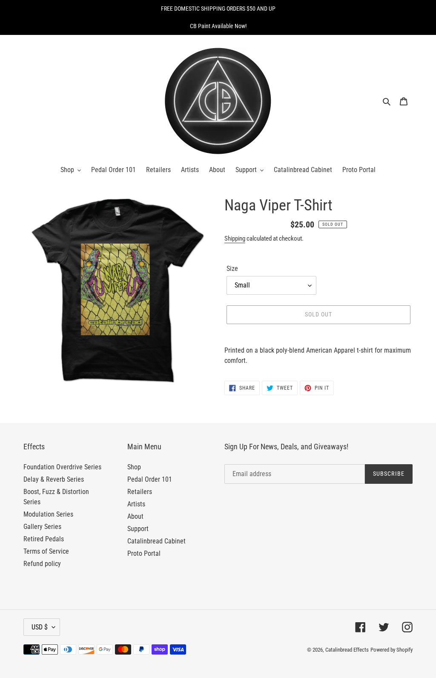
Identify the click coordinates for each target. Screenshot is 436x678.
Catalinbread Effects (347, 649)
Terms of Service (46, 551)
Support (138, 529)
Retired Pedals (43, 539)
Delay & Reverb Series (53, 479)
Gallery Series (42, 527)
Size (232, 268)
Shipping (234, 238)
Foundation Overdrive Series (62, 467)
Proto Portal (144, 553)
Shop (134, 467)
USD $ (40, 627)
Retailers (139, 492)
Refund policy (42, 564)
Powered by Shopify (391, 649)
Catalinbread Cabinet (156, 541)
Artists (136, 504)
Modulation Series (48, 514)
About (135, 516)
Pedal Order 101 (149, 479)
